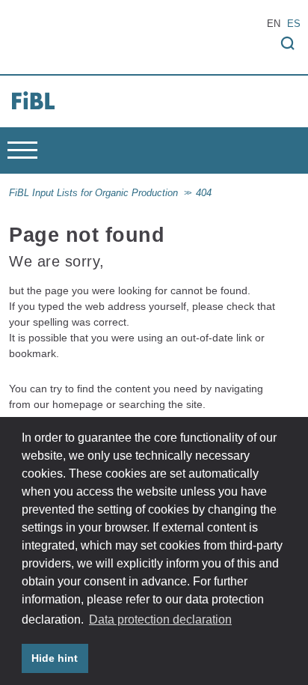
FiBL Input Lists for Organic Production (93, 192)
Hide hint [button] (54, 658)
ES (294, 24)
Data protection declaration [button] (160, 619)
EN (273, 24)
